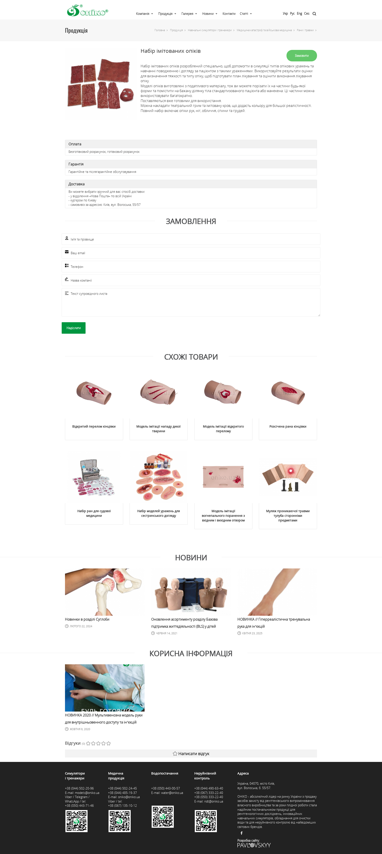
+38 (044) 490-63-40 (208, 788)
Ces (306, 13)
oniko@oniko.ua (129, 797)
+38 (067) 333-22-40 (208, 793)
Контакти (229, 13)
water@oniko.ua (172, 793)
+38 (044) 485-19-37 (122, 793)
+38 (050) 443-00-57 (165, 788)
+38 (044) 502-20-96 (79, 788)
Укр (285, 13)
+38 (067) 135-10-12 (122, 805)
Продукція (165, 13)
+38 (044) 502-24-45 (122, 788)
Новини (208, 13)
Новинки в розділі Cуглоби (87, 619)
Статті (244, 13)
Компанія (142, 13)
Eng (299, 13)
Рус (292, 13)
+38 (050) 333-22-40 (208, 797)
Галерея (187, 13)
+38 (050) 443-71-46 (79, 805)
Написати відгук (193, 753)
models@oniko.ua (87, 793)
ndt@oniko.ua (213, 801)
